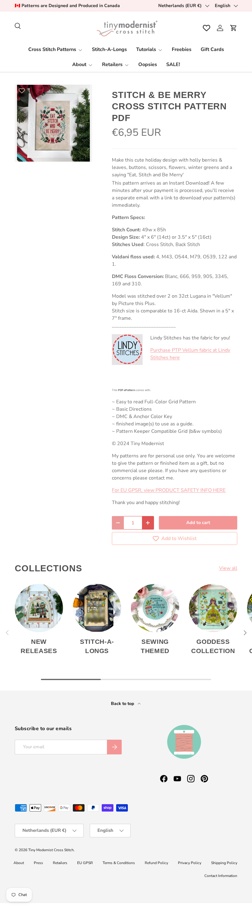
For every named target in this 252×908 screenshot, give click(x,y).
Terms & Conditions (119, 862)
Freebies (181, 49)
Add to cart (198, 522)
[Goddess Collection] (213, 608)
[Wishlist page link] (206, 28)
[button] (233, 28)
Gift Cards (212, 49)
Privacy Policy (189, 862)
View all (228, 568)
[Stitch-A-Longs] (97, 608)
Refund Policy (156, 862)
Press (38, 862)
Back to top (123, 703)
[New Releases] (39, 608)
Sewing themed (155, 646)
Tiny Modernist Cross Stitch (51, 849)
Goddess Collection (213, 646)
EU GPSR (85, 862)
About (19, 862)
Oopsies (147, 64)
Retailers (60, 862)
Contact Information (220, 875)
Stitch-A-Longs (109, 49)
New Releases (39, 646)
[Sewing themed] (155, 608)
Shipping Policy (224, 862)
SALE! (173, 64)
